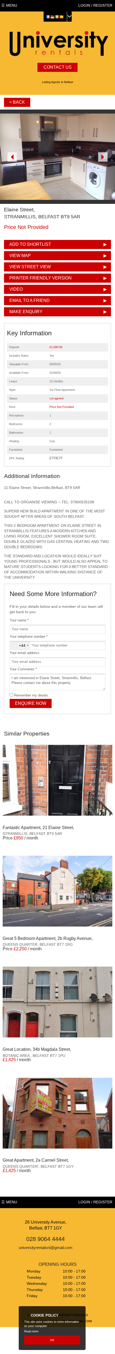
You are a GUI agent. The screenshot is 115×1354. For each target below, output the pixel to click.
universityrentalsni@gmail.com (45, 1247)
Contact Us (58, 67)
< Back (17, 102)
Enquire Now (30, 703)
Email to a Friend (29, 300)
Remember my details (31, 695)
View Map (20, 255)
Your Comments (23, 669)
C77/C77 (56, 458)
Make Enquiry (26, 311)
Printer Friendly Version (40, 278)
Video (16, 289)
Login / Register (95, 5)
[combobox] (20, 645)
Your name (19, 620)
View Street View (30, 266)
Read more (31, 1331)
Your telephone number (29, 637)
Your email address (24, 653)
